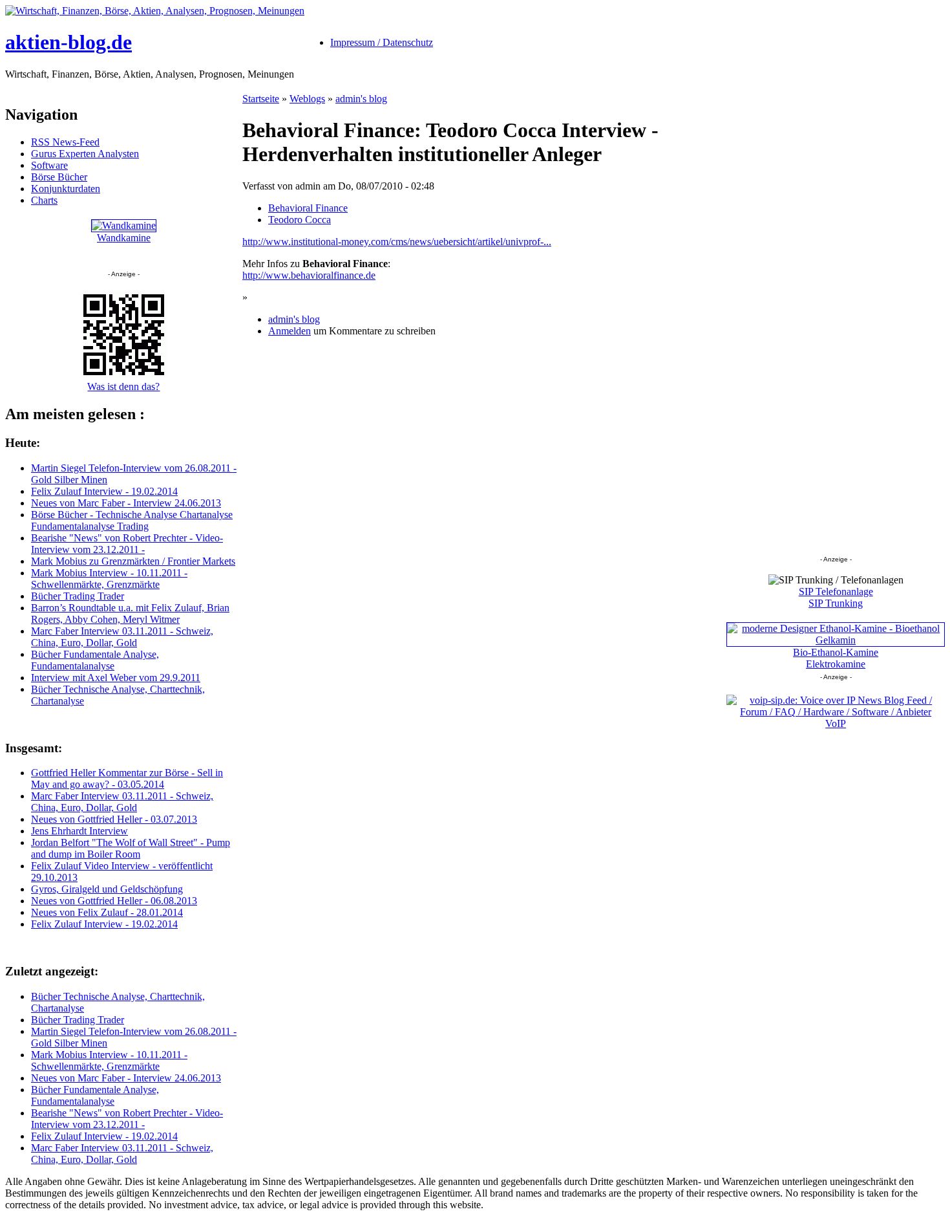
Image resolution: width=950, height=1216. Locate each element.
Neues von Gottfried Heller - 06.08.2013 (114, 900)
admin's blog (361, 98)
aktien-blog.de (68, 42)
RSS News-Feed (65, 141)
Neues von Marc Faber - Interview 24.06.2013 (126, 502)
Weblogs (307, 98)
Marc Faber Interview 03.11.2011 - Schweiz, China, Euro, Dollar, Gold (122, 636)
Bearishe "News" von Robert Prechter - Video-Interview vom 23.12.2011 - (127, 543)
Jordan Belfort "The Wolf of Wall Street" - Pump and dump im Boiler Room (130, 848)
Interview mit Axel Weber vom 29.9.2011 (115, 677)
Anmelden (289, 330)
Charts (44, 200)
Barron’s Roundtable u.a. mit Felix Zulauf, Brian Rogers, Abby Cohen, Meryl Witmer (130, 613)
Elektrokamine (835, 663)
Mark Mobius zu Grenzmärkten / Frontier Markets (133, 561)
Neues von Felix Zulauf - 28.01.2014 (107, 912)
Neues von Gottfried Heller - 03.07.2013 (114, 819)
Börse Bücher (59, 176)
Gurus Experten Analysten (85, 153)
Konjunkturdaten (65, 188)
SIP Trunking (835, 603)
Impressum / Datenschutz (381, 42)
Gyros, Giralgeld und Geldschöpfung (107, 889)
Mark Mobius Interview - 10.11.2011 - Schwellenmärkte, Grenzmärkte (109, 578)
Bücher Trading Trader (77, 596)
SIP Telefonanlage (836, 591)
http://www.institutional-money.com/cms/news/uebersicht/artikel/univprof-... (396, 241)
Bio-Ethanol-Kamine (835, 652)
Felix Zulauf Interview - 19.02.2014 (104, 491)
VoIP (835, 723)
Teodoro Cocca (299, 219)
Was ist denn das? (123, 386)
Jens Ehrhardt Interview (79, 830)
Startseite (260, 98)
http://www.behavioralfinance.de (308, 275)
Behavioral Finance (308, 207)
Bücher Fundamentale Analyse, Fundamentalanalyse (95, 660)
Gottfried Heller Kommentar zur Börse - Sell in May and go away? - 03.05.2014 (127, 778)
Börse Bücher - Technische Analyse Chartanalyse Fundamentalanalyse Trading (132, 520)
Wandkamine (124, 237)
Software (49, 165)
